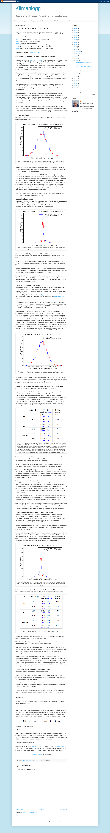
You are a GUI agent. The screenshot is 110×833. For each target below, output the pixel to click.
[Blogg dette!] (44, 760)
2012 (75, 85)
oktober (78, 53)
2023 (75, 35)
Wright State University (59, 746)
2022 (75, 37)
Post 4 (17, 45)
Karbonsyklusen (24, 21)
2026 (75, 28)
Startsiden (41, 809)
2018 (75, 46)
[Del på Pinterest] (49, 760)
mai (77, 58)
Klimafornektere (58, 21)
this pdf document (35, 52)
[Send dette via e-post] (42, 760)
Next (40, 754)
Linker (77, 21)
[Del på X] (45, 760)
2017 (75, 49)
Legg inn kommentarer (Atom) (31, 812)
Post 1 (17, 39)
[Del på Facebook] (47, 760)
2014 (75, 80)
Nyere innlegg (19, 809)
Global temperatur (47, 21)
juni (77, 56)
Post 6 (17, 48)
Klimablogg (28, 8)
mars (77, 60)
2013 (75, 83)
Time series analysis (37, 746)
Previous (33, 754)
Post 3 (17, 43)
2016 (75, 76)
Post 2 (17, 41)
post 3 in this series (59, 296)
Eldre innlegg (63, 809)
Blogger (61, 821)
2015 (75, 78)
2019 (75, 44)
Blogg (15, 21)
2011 (75, 87)
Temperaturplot (35, 21)
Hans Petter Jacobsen (88, 101)
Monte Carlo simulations (36, 60)
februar (78, 70)
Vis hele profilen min (77, 114)
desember (78, 51)
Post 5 (17, 47)
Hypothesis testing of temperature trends (52, 294)
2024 (75, 32)
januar (77, 73)
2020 (75, 42)
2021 (75, 39)
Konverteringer (69, 21)
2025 (75, 30)
